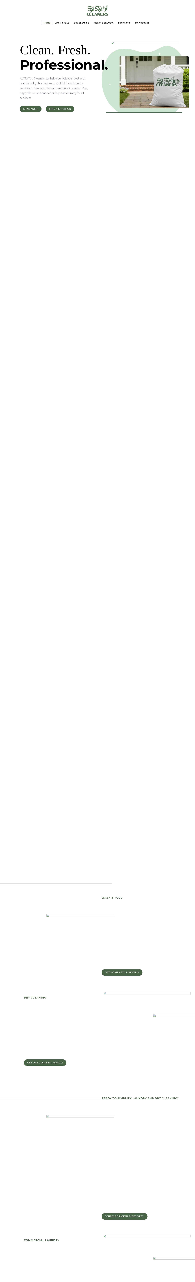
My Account (142, 23)
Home (47, 23)
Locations (124, 23)
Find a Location (60, 108)
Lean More (30, 108)
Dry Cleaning (81, 23)
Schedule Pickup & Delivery (124, 1216)
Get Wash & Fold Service (122, 972)
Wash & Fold (62, 23)
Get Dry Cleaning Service (45, 1062)
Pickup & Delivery (103, 23)
